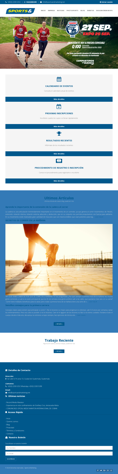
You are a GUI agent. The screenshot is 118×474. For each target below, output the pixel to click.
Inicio (43, 10)
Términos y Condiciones (15, 430)
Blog (83, 10)
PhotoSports (72, 10)
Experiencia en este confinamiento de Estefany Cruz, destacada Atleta (32, 405)
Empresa (51, 10)
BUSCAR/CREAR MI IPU (104, 10)
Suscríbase (11, 459)
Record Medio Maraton (15, 402)
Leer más (99, 217)
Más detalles (59, 99)
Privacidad (10, 427)
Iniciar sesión (107, 2)
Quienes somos (12, 421)
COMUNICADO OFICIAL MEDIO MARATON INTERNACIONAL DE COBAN (31, 408)
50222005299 (31, 2)
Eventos (90, 10)
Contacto (9, 434)
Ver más (59, 324)
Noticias (60, 10)
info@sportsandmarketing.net (54, 2)
